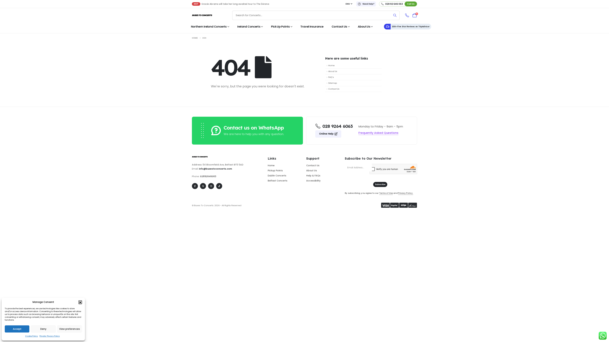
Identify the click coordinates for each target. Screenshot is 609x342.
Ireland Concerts (248, 26)
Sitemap (332, 83)
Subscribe (380, 184)
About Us (364, 26)
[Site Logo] (202, 15)
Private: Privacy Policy (49, 336)
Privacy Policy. (405, 193)
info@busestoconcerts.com (215, 168)
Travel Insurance (311, 26)
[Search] (395, 15)
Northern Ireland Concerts (209, 26)
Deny (43, 329)
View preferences (69, 329)
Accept (17, 329)
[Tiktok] (219, 186)
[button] (80, 302)
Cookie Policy (31, 336)
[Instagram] (211, 186)
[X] (203, 186)
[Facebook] (195, 186)
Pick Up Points (280, 26)
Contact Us (339, 26)
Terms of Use (386, 193)
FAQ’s (331, 77)
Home (331, 65)
